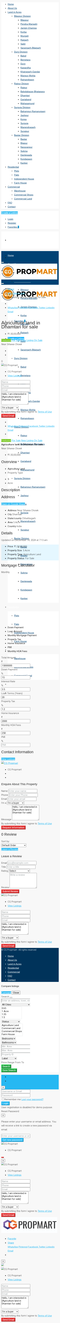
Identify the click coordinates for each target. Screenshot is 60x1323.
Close (16, 992)
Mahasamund (27, 103)
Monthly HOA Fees (11, 725)
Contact (12, 206)
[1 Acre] (11, 1011)
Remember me (12, 1099)
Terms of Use (45, 411)
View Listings (14, 375)
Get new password (12, 1139)
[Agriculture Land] (12, 1025)
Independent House (24, 179)
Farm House (20, 183)
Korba (23, 32)
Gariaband (25, 99)
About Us (12, 8)
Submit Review (10, 891)
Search (6, 1066)
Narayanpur (26, 147)
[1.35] (11, 1014)
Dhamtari (25, 95)
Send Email (8, 415)
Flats (16, 175)
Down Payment (9, 669)
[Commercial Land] (12, 1028)
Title (3, 866)
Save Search (9, 1070)
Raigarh (24, 40)
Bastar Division (21, 135)
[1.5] (11, 1017)
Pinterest (23, 307)
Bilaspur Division (22, 16)
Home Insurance (10, 713)
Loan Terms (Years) (12, 693)
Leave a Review (9, 849)
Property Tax (8, 701)
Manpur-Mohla (27, 75)
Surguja (24, 123)
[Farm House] (12, 1034)
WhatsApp (13, 307)
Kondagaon (26, 159)
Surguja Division (22, 107)
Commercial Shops (23, 194)
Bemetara (25, 59)
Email (10, 311)
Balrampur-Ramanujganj (32, 111)
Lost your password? (32, 1099)
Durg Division (21, 51)
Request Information (13, 827)
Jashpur (24, 115)
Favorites (13, 227)
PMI (3, 737)
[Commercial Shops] (12, 1031)
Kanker (24, 163)
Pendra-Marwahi (28, 24)
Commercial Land (23, 198)
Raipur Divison (21, 83)
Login (10, 219)
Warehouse (20, 190)
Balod (23, 55)
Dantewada (26, 155)
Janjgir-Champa (28, 28)
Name (4, 791)
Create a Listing (9, 213)
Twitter (42, 307)
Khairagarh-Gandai (30, 71)
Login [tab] (10, 1076)
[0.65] (11, 1008)
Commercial (14, 186)
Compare (6, 992)
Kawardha (25, 67)
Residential (13, 167)
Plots (16, 171)
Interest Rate (8, 681)
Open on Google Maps (13, 504)
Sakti (22, 44)
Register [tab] (12, 1081)
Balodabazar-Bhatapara (32, 91)
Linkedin (50, 307)
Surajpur (24, 131)
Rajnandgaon (27, 79)
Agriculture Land (16, 293)
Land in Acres (14, 12)
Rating (4, 870)
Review (5, 887)
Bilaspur (24, 20)
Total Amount (8, 657)
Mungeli (24, 36)
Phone (4, 795)
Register (12, 223)
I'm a (3, 802)
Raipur (23, 87)
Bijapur (24, 143)
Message (6, 819)
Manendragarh (28, 127)
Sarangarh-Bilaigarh (30, 48)
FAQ (10, 202)
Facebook (33, 307)
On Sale (38, 340)
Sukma (24, 151)
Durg (22, 63)
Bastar (23, 139)
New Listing (27, 340)
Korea (23, 119)
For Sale (16, 340)
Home (11, 4)
